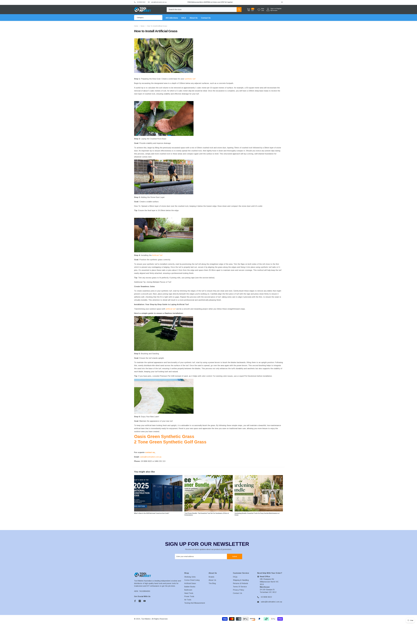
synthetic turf (190, 79)
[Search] (204, 9)
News (143, 26)
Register (278, 8)
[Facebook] (135, 601)
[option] (234, 2)
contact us (150, 452)
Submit (234, 556)
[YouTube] (144, 601)
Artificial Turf (157, 255)
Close (282, 2)
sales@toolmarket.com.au (159, 2)
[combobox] (202, 9)
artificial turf (170, 309)
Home (136, 26)
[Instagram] (139, 601)
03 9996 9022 (141, 2)
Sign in (273, 8)
